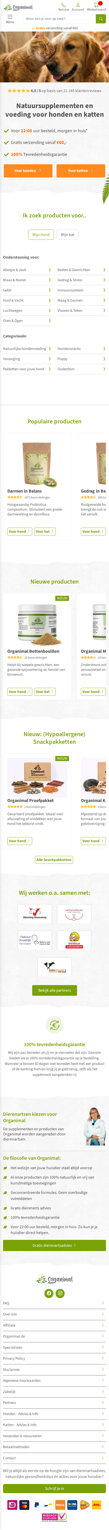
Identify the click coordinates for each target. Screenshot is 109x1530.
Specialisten (12, 1347)
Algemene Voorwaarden (22, 1380)
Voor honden (25, 170)
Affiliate (9, 1325)
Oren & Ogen (13, 320)
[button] (78, 6)
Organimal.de (14, 1336)
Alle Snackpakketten (54, 860)
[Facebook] (48, 1293)
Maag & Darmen (70, 300)
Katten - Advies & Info (20, 1425)
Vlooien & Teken (70, 310)
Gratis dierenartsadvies (52, 1245)
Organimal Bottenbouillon (33, 651)
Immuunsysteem (70, 290)
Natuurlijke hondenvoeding (24, 348)
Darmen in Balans (24, 491)
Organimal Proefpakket (30, 800)
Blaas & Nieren (14, 280)
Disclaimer (11, 1369)
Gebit (7, 290)
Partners (9, 1402)
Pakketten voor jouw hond (23, 369)
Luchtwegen (12, 310)
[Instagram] (60, 1293)
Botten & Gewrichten (74, 270)
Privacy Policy (14, 1358)
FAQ (6, 1303)
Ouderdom (66, 369)
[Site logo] (18, 7)
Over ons (10, 1314)
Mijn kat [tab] (67, 234)
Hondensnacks (69, 348)
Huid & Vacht (13, 300)
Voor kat (43, 531)
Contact (9, 1458)
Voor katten (78, 170)
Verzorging (11, 359)
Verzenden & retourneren (22, 1436)
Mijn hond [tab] (41, 234)
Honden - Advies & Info (20, 1414)
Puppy (62, 359)
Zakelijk (9, 1391)
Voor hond (18, 531)
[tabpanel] (54, 317)
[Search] (101, 18)
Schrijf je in (54, 1488)
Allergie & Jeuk (14, 270)
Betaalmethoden (16, 1447)
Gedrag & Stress (70, 280)
